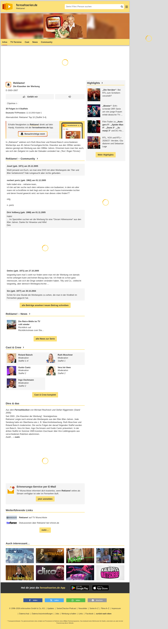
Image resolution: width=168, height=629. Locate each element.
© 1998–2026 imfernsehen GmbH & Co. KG (27, 608)
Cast (27, 42)
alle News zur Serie (45, 339)
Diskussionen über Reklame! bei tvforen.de (39, 523)
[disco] (50, 572)
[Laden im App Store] (100, 588)
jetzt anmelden (45, 499)
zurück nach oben (103, 614)
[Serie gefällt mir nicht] (70, 96)
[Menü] (126, 6)
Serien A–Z (94, 608)
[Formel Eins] (80, 572)
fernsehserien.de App (52, 587)
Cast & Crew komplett (45, 395)
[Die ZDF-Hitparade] (50, 555)
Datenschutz (24, 614)
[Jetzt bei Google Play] (80, 588)
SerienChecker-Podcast (66, 608)
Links (81, 614)
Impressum (116, 608)
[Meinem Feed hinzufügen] (8, 84)
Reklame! (20, 8)
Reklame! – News (16, 313)
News (35, 42)
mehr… (45, 530)
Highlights (93, 82)
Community (46, 42)
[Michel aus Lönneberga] (80, 555)
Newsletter (82, 608)
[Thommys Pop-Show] (110, 555)
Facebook (89, 614)
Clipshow (11, 103)
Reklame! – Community (20, 158)
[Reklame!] (72, 130)
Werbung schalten (69, 614)
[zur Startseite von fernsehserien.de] (7, 6)
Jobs (57, 614)
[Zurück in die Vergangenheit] (20, 555)
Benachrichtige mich (34, 134)
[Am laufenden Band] (20, 572)
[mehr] (15, 437)
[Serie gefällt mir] (30, 96)
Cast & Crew (13, 347)
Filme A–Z (105, 608)
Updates (50, 608)
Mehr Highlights (106, 155)
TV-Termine (16, 42)
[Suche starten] (122, 6)
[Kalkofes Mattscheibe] (110, 572)
